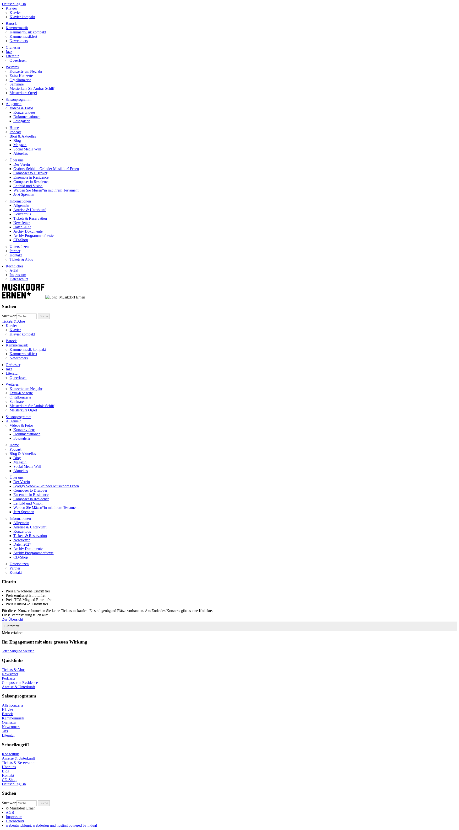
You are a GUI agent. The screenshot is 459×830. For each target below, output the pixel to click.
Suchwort (9, 316)
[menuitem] (231, 12)
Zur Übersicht (12, 619)
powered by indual (51, 825)
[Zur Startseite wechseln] (23, 297)
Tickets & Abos (13, 321)
